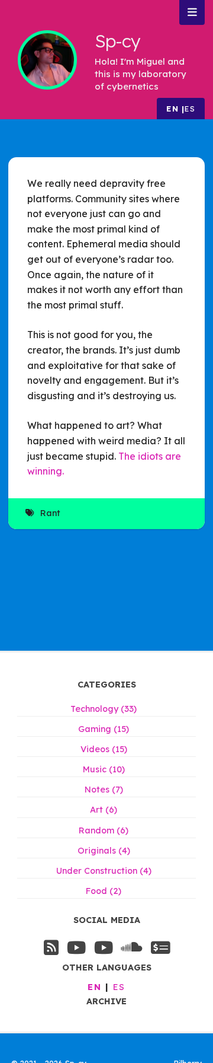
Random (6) (103, 830)
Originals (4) (104, 850)
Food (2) (103, 891)
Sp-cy (117, 41)
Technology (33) (103, 709)
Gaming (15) (103, 729)
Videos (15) (103, 749)
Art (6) (103, 809)
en (172, 108)
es (190, 108)
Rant (50, 513)
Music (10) (104, 769)
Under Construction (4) (103, 870)
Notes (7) (104, 789)
